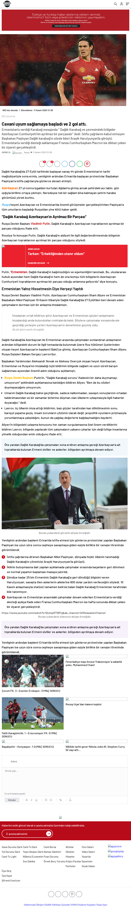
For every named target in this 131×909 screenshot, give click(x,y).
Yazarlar (86, 856)
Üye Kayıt (7, 875)
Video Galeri (88, 851)
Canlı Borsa (50, 847)
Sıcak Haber (88, 866)
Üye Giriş (6, 870)
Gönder (12, 800)
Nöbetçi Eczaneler (33, 856)
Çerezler (66, 904)
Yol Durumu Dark (11, 851)
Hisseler (70, 856)
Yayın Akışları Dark (33, 851)
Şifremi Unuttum (11, 880)
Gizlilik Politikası (53, 904)
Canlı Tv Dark (30, 847)
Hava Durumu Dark (12, 847)
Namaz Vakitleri (52, 851)
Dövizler (70, 851)
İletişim (40, 904)
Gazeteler (87, 861)
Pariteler (71, 866)
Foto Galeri (88, 847)
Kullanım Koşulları (87, 904)
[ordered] (46, 800)
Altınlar (70, 847)
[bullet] (50, 800)
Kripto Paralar (73, 861)
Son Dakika (29, 861)
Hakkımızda (29, 904)
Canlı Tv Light (9, 856)
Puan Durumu (51, 856)
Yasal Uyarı (102, 904)
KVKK (74, 904)
